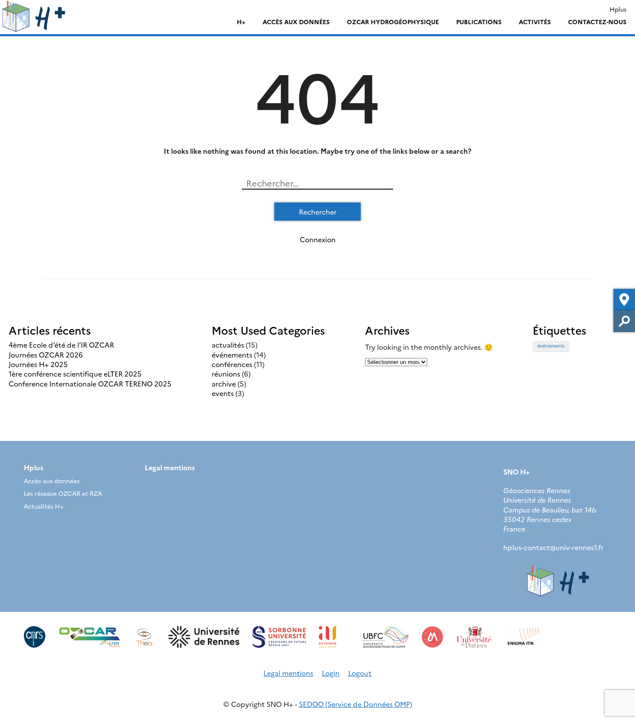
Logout (359, 673)
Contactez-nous (597, 21)
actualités (228, 344)
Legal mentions (170, 467)
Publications (479, 21)
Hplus (618, 9)
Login (331, 673)
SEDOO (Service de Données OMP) (355, 704)
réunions (226, 373)
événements (232, 354)
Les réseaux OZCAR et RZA (63, 493)
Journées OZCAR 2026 (46, 354)
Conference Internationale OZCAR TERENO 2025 (90, 383)
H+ (241, 21)
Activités (535, 21)
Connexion (318, 239)
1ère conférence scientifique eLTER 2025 (75, 373)
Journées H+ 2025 (38, 364)
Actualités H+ (44, 506)
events (223, 393)
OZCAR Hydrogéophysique (393, 21)
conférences (232, 364)
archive (224, 383)
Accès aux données (296, 21)
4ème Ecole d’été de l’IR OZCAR (61, 344)
